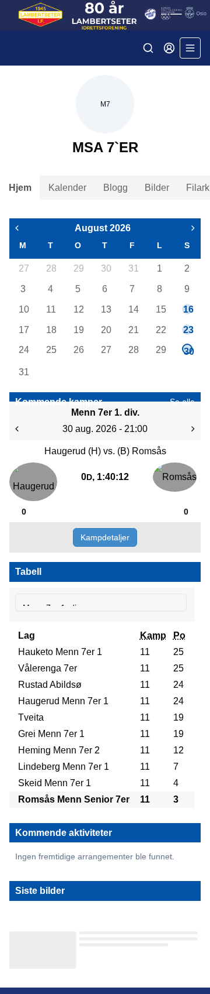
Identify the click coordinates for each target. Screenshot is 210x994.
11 (50, 309)
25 (50, 350)
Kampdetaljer (105, 537)
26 (78, 350)
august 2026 (103, 228)
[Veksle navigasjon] (190, 48)
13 (105, 309)
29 (78, 268)
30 (105, 268)
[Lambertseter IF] (105, 15)
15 (160, 309)
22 (160, 330)
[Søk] (148, 48)
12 (78, 309)
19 (78, 330)
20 (105, 330)
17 (23, 330)
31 (133, 268)
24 (23, 350)
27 (23, 268)
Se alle (182, 401)
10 (23, 309)
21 (133, 330)
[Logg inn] (169, 48)
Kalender (67, 188)
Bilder (157, 188)
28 (50, 268)
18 (50, 330)
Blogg (115, 188)
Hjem (20, 188)
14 (133, 309)
